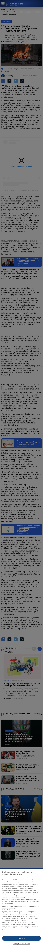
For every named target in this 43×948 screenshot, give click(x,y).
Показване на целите (21, 944)
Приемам (21, 938)
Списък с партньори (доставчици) (15, 931)
